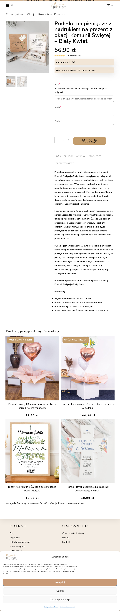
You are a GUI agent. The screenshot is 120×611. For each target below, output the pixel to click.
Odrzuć (60, 590)
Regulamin (15, 537)
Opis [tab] (58, 156)
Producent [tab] (95, 156)
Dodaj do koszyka (89, 141)
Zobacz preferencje (60, 599)
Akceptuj (60, 582)
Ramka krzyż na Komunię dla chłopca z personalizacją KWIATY (88, 488)
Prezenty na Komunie (51, 14)
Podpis (63, 121)
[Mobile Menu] (7, 6)
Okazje (31, 14)
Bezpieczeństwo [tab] (65, 163)
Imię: (62, 84)
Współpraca (16, 550)
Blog (12, 533)
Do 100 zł (44, 503)
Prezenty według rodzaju (71, 503)
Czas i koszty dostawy (73, 533)
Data (62, 106)
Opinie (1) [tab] (68, 156)
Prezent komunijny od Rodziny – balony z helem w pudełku (88, 406)
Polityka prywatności (20, 542)
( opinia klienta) (73, 55)
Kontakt (66, 542)
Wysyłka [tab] (80, 156)
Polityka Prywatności (51, 607)
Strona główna (15, 14)
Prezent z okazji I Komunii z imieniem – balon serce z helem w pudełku (32, 406)
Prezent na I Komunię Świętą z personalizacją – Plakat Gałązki (32, 488)
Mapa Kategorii (17, 546)
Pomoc (65, 537)
